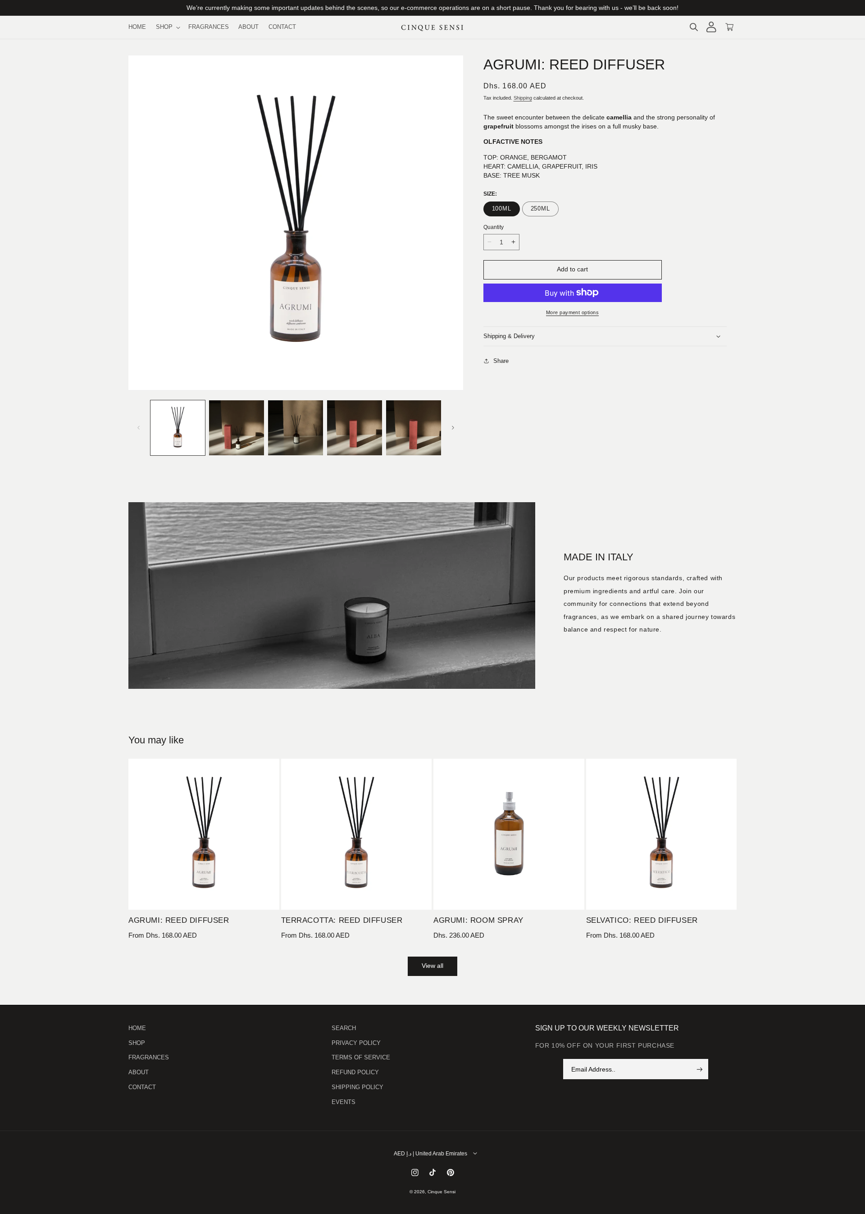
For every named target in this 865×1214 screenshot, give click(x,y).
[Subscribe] (700, 1069)
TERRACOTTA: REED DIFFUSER (342, 920)
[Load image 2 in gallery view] (236, 427)
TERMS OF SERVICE (361, 1058)
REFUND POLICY (355, 1073)
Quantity (493, 227)
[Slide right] (453, 428)
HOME (137, 1028)
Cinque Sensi (441, 1191)
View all (432, 965)
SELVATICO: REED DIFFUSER (642, 920)
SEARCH (344, 1028)
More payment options (572, 312)
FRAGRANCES (148, 1058)
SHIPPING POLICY (357, 1087)
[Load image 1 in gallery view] (177, 427)
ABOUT (138, 1073)
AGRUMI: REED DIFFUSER (178, 920)
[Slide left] (138, 428)
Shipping (523, 98)
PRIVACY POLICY (356, 1043)
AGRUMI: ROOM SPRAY (478, 920)
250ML (541, 209)
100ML (502, 209)
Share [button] (501, 360)
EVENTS (343, 1102)
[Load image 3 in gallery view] (295, 427)
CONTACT (142, 1087)
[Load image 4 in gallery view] (354, 427)
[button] (167, 27)
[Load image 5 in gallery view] (413, 427)
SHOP (136, 1043)
